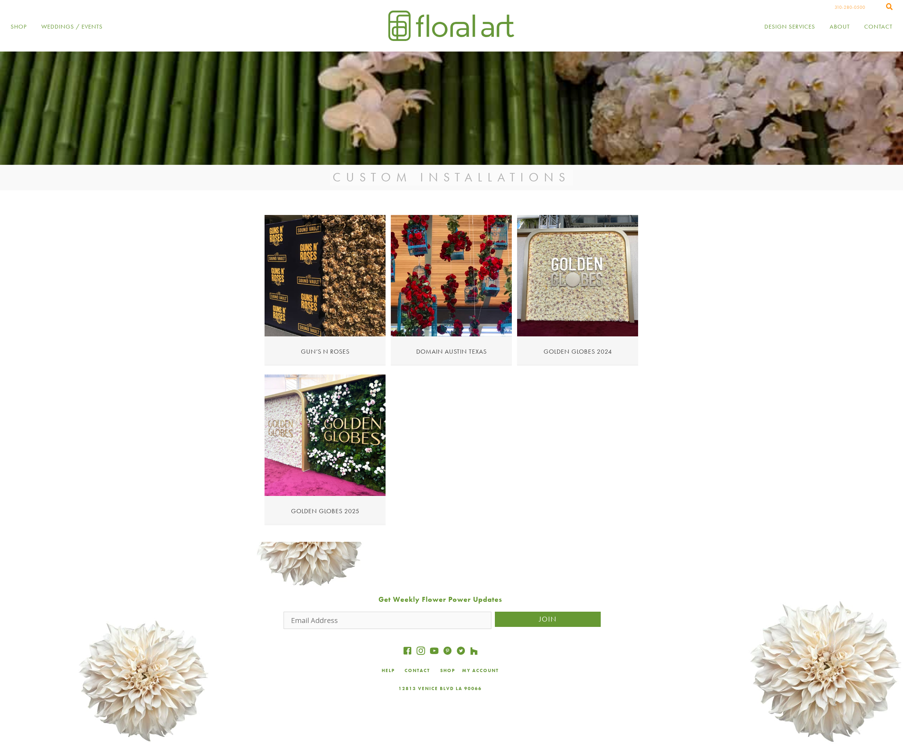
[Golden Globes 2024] (577, 334)
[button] (548, 619)
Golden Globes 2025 (325, 511)
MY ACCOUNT (480, 670)
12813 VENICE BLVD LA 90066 (440, 688)
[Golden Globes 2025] (325, 494)
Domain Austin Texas (451, 351)
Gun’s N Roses (325, 351)
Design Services (789, 26)
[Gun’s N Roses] (325, 334)
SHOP (447, 670)
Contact (878, 26)
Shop (19, 26)
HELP (388, 670)
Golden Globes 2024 (578, 351)
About (840, 26)
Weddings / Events (72, 26)
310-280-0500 (850, 7)
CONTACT (418, 670)
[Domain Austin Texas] (451, 334)
